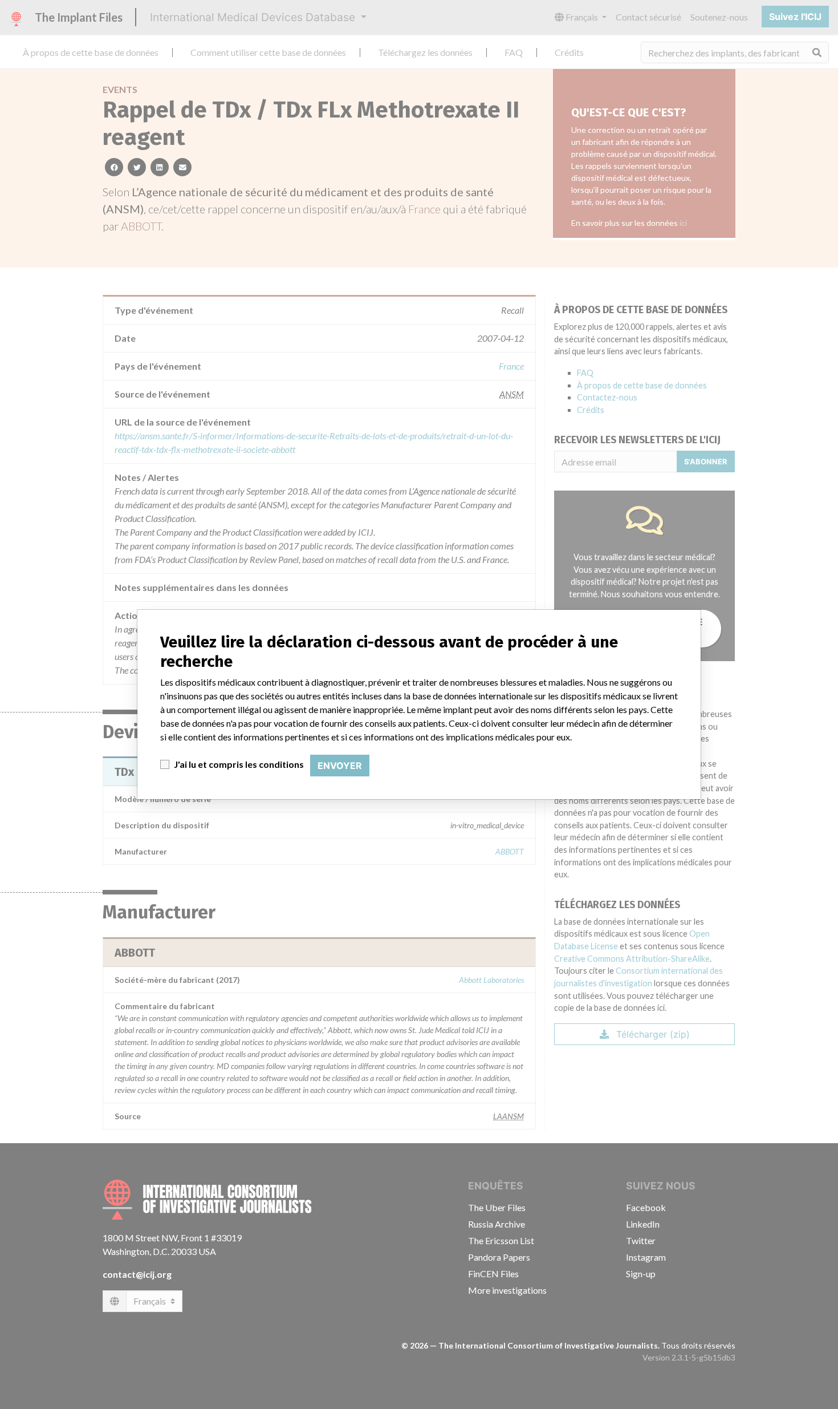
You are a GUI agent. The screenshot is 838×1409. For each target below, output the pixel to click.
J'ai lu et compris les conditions (239, 764)
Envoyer (340, 765)
